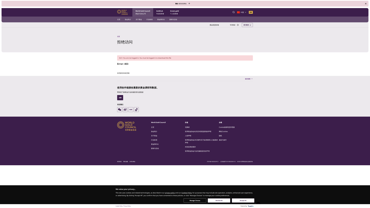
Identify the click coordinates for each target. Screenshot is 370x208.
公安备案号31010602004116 (227, 161)
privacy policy (170, 193)
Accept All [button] (243, 200)
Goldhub (160, 12)
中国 (242, 12)
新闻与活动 (173, 19)
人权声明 (188, 136)
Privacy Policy (127, 206)
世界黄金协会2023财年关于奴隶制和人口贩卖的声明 (201, 141)
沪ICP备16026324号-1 (213, 161)
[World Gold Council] (122, 12)
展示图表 (246, 25)
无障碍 (187, 127)
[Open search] (233, 12)
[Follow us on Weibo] (125, 109)
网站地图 (125, 161)
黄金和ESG (161, 19)
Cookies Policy (186, 193)
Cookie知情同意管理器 (227, 127)
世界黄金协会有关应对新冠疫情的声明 (198, 131)
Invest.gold (174, 12)
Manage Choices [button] (195, 200)
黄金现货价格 (214, 25)
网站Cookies (223, 131)
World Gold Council (142, 12)
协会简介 (128, 19)
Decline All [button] (219, 200)
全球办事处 (132, 161)
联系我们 (119, 161)
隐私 (220, 136)
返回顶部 (247, 79)
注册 (120, 98)
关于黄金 (139, 19)
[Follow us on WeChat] (119, 109)
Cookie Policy (119, 206)
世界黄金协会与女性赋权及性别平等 (197, 151)
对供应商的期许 (190, 147)
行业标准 (149, 19)
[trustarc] (251, 206)
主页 (118, 19)
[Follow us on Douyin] (136, 109)
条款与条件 (223, 140)
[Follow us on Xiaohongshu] (130, 109)
